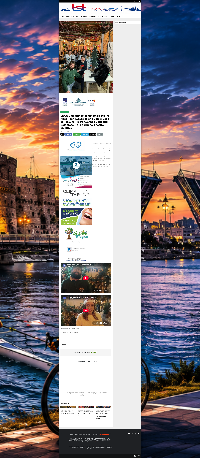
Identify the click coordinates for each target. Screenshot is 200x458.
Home (62, 16)
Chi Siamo (119, 16)
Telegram (85, 134)
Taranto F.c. (70, 16)
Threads (93, 134)
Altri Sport (92, 16)
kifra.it (96, 442)
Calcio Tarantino (81, 16)
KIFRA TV (112, 16)
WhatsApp (77, 134)
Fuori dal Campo (103, 16)
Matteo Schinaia (104, 434)
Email (100, 134)
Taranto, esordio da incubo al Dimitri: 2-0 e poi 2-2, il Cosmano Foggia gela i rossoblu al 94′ (85, 412)
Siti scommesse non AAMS (120, 22)
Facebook (68, 134)
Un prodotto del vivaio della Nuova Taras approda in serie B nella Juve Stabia (67, 412)
